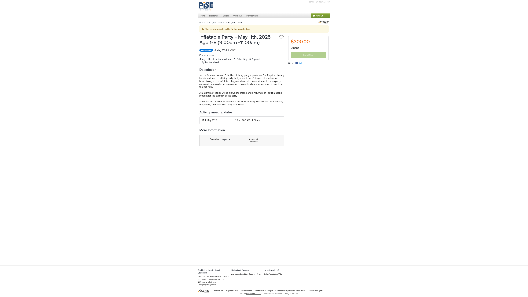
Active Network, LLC (253, 294)
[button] (281, 37)
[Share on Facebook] (297, 63)
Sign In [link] (311, 2)
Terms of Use (300, 291)
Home (202, 22)
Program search (216, 22)
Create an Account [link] (323, 2)
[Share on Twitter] (300, 63)
